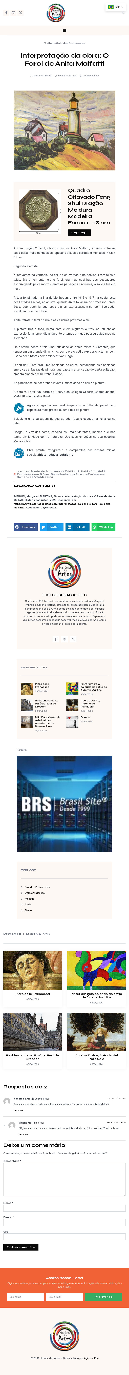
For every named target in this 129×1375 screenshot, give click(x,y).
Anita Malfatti (87, 471)
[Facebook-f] (6, 13)
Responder (18, 1110)
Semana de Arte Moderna (35, 477)
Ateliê (51, 43)
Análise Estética (65, 471)
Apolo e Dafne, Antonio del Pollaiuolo (90, 703)
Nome (8, 1203)
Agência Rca (91, 1358)
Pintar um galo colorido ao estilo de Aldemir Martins (93, 687)
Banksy (85, 717)
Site (5, 1231)
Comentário (12, 1161)
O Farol (45, 474)
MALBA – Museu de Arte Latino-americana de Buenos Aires (47, 722)
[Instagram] (13, 13)
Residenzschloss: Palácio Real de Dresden (46, 703)
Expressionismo (28, 474)
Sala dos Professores (70, 43)
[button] (123, 12)
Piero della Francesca (42, 685)
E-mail (8, 1217)
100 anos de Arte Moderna (35, 471)
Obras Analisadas (63, 474)
